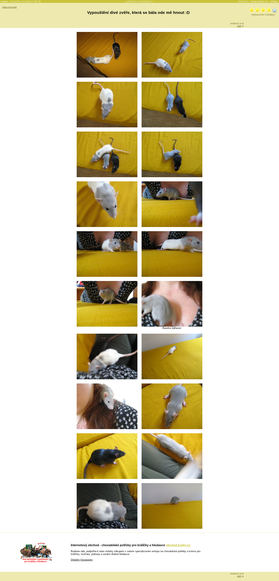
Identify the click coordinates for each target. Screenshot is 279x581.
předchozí (132, 1)
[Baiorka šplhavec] (172, 325)
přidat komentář (9, 7)
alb (37, 1)
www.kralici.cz (259, 1)
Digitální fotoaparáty (82, 559)
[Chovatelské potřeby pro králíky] (36, 562)
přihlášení (243, 1)
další (239, 26)
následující (146, 1)
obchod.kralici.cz (178, 545)
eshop (273, 1)
